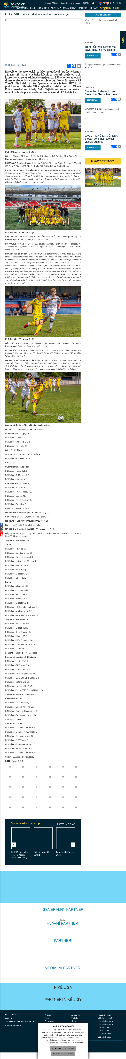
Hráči (73, 1021)
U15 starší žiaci (104, 1027)
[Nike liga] (104, 3)
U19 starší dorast (105, 1018)
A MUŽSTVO (43, 8)
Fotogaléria (49, 1021)
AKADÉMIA (56, 8)
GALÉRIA (82, 8)
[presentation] (13, 845)
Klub (47, 1018)
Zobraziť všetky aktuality (102, 161)
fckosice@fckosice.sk (13, 1025)
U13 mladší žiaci (104, 1034)
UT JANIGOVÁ (69, 8)
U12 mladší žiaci (104, 1037)
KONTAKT (93, 8)
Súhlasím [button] (56, 1049)
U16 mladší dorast (105, 1024)
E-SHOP (123, 40)
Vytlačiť (22, 65)
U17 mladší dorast (105, 1021)
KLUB (33, 8)
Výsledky (75, 1018)
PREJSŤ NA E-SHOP (66, 824)
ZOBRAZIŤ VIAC (92, 56)
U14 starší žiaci (104, 1030)
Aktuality (48, 1015)
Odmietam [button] (69, 1049)
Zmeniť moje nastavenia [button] (63, 1054)
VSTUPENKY (105, 8)
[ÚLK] (100, 3)
